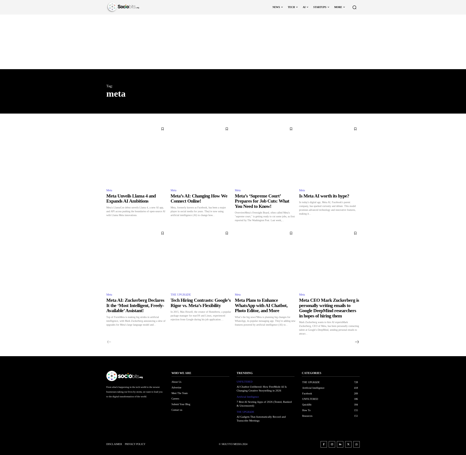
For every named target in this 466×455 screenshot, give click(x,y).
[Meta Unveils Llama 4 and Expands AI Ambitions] (136, 154)
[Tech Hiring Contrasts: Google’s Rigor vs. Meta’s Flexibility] (201, 259)
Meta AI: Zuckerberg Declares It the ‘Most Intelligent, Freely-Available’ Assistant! (135, 305)
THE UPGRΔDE (181, 294)
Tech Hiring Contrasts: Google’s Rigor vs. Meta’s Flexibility (201, 303)
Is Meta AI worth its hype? (324, 196)
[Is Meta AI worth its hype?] (329, 154)
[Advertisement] (233, 41)
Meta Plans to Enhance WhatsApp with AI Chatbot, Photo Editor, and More (261, 305)
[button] (354, 7)
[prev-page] (109, 342)
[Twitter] (348, 444)
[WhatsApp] (356, 444)
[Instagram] (332, 444)
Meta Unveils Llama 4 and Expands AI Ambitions (131, 198)
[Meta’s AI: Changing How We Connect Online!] (201, 154)
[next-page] (357, 342)
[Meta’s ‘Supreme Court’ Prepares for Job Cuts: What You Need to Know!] (265, 154)
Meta (109, 190)
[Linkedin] (340, 444)
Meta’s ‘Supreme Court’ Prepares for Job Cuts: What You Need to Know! (262, 201)
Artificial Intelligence (248, 396)
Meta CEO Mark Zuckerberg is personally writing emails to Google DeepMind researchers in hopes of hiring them (329, 308)
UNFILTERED (244, 381)
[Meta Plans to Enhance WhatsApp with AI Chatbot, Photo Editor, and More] (265, 259)
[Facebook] (324, 444)
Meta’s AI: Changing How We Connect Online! (199, 198)
